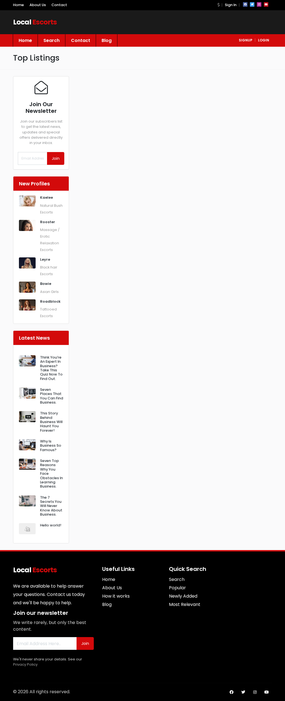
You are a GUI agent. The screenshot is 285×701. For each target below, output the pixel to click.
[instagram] (259, 4)
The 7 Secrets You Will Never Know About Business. (51, 506)
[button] (218, 5)
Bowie (45, 283)
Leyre (45, 259)
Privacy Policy (25, 664)
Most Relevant (184, 604)
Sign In (231, 5)
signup (245, 40)
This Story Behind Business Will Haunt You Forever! (51, 421)
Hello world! (50, 525)
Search (51, 40)
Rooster (47, 222)
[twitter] (252, 4)
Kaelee (46, 197)
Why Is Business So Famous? (50, 445)
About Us (38, 5)
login (263, 40)
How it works (116, 596)
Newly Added (183, 596)
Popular (177, 588)
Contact (59, 5)
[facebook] (245, 4)
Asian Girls (49, 291)
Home (18, 5)
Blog (107, 40)
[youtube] (266, 4)
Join (56, 158)
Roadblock (50, 301)
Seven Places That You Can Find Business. (51, 396)
